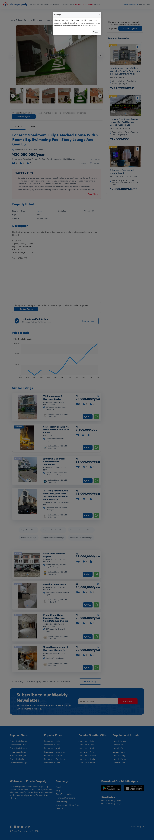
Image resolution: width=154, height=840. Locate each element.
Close (95, 32)
